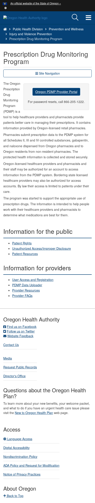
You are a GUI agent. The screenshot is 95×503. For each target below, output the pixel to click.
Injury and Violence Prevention (30, 34)
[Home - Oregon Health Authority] (5, 29)
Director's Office (14, 376)
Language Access (19, 439)
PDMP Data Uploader (27, 285)
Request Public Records (20, 367)
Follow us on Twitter (21, 331)
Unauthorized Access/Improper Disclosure (41, 248)
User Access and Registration (32, 279)
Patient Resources (25, 254)
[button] (5, 7)
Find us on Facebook (21, 326)
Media (7, 358)
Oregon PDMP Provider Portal (56, 91)
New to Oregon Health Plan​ (34, 412)
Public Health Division (28, 29)
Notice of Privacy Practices (21, 474)
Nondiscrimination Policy (20, 456)
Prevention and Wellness (66, 29)
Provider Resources (26, 290)
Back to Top (14, 495)
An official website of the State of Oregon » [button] (35, 3)
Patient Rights (22, 243)
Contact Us (11, 344)
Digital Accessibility (16, 447)
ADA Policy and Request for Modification (31, 465)
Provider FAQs (22, 295)
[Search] (75, 17)
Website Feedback (20, 336)
